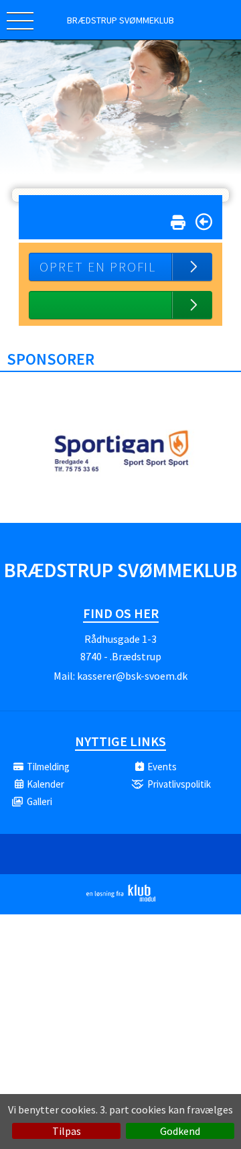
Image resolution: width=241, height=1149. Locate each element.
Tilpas (66, 1131)
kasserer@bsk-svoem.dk (132, 675)
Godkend (180, 1131)
